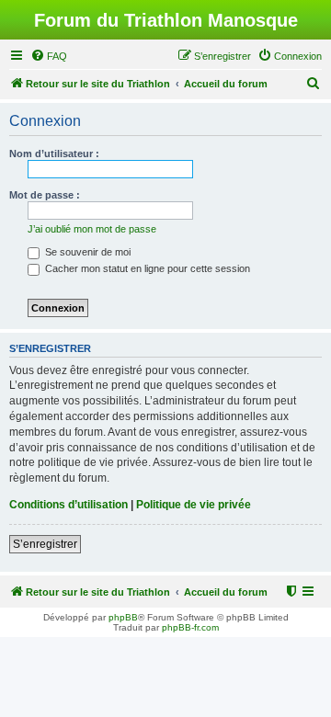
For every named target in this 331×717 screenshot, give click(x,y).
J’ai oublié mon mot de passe (92, 228)
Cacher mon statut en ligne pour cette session (146, 268)
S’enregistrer (45, 544)
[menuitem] (48, 56)
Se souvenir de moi (86, 251)
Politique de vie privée (193, 504)
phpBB (123, 617)
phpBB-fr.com (190, 627)
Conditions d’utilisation (68, 504)
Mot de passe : (44, 194)
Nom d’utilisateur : (54, 153)
